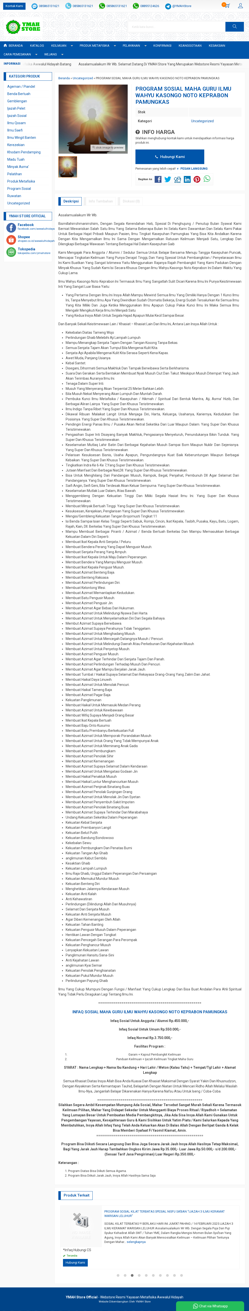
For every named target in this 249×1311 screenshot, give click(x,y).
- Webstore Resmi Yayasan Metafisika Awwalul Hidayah (124, 1297)
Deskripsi (71, 201)
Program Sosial (19, 189)
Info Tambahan (101, 201)
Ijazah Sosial (17, 116)
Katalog (37, 45)
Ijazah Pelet (16, 108)
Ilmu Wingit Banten (21, 138)
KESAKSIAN (217, 45)
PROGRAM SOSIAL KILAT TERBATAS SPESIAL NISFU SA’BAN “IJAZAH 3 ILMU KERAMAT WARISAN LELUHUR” (164, 1214)
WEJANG (50, 54)
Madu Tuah (16, 159)
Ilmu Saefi (15, 130)
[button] (234, 27)
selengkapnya (136, 1242)
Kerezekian (16, 145)
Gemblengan (17, 101)
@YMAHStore (181, 6)
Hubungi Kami (172, 157)
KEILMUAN (58, 45)
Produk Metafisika (21, 181)
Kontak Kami (14, 6)
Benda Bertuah (18, 94)
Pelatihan (14, 174)
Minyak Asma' (18, 167)
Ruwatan (14, 196)
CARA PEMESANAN (17, 54)
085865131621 (49, 6)
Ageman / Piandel (21, 86)
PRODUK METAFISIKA (94, 45)
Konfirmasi (162, 45)
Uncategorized (202, 121)
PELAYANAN (131, 45)
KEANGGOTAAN (190, 45)
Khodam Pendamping (24, 152)
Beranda (15, 45)
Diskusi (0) (131, 201)
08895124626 (149, 6)
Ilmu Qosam (16, 123)
